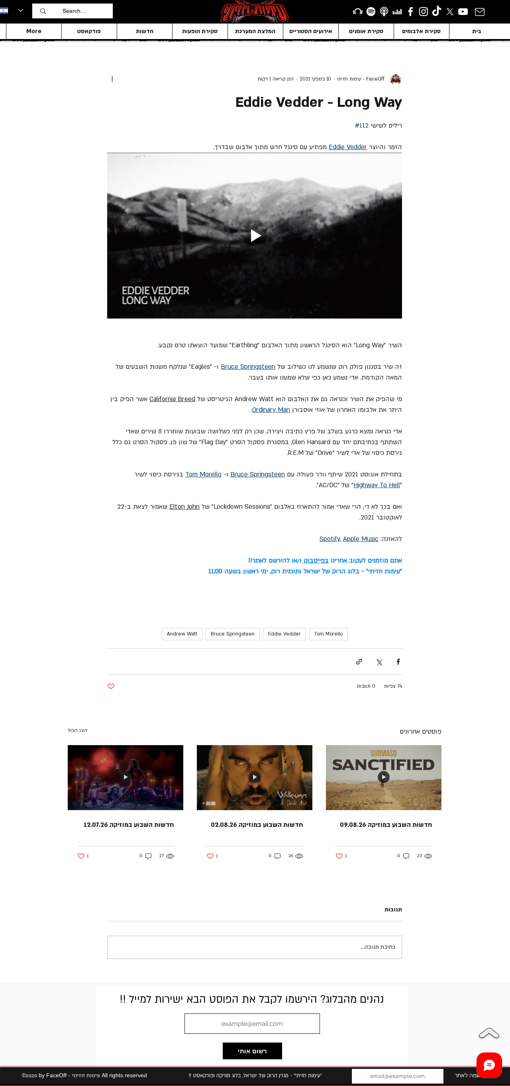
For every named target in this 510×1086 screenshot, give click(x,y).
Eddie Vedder (284, 634)
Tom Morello (328, 634)
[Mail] (479, 11)
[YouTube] (463, 12)
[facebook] (410, 12)
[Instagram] (424, 12)
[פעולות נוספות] (112, 79)
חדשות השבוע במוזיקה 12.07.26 (129, 824)
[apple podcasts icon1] (384, 12)
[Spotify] (371, 12)
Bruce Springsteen (233, 634)
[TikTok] (437, 12)
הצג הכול (77, 730)
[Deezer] (397, 12)
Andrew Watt (182, 634)
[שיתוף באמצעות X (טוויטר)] (378, 661)
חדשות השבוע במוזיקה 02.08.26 (257, 824)
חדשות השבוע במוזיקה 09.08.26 (386, 824)
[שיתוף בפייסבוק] (398, 661)
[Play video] (254, 236)
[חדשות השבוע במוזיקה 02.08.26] (254, 777)
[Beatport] (358, 12)
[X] (450, 12)
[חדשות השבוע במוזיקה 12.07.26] (125, 777)
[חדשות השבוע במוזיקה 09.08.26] (383, 777)
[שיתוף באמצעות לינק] (359, 661)
